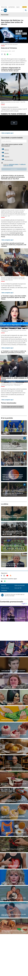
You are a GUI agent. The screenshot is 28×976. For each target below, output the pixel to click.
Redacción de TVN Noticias (9, 48)
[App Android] (5, 581)
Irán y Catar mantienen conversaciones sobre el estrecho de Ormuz (13, 517)
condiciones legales (13, 164)
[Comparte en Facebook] (2, 54)
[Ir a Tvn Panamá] (13, 10)
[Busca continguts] (25, 10)
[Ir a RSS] (11, 575)
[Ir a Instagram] (4, 575)
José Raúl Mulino (11, 7)
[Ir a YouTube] (8, 575)
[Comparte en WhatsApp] (7, 54)
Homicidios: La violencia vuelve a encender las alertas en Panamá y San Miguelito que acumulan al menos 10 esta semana (13, 492)
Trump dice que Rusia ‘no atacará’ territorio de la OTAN (14, 564)
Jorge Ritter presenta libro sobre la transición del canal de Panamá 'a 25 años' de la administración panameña (14, 430)
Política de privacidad (19, 585)
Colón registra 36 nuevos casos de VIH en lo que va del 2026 (14, 463)
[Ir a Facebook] (1, 575)
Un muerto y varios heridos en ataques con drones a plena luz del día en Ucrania (14, 532)
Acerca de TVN (18, 588)
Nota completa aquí (7, 133)
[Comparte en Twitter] (4, 54)
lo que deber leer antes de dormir (12, 407)
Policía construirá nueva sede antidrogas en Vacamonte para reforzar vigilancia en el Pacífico (13, 446)
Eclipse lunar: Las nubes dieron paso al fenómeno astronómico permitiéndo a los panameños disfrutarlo (13, 477)
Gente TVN (3, 585)
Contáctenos (4, 590)
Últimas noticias (4, 7)
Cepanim (18, 7)
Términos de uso (5, 588)
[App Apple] (2, 581)
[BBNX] (2, 595)
